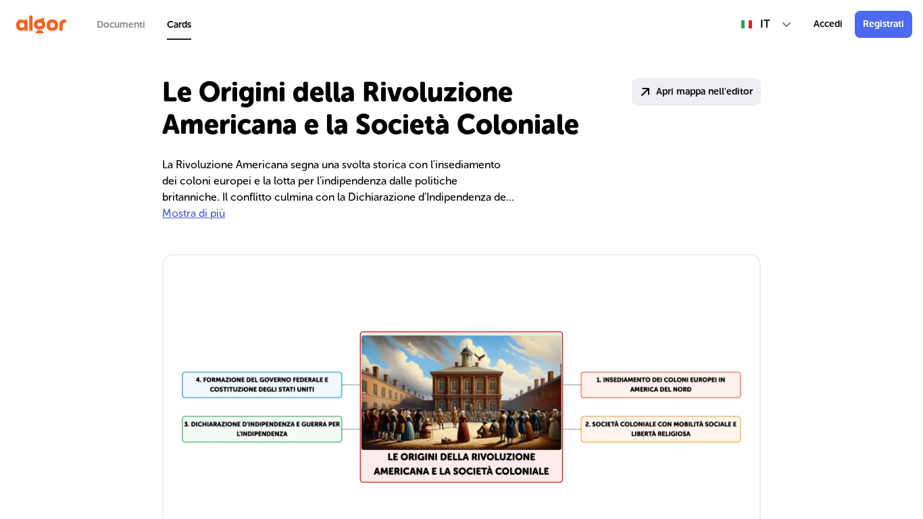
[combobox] (766, 24)
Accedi (828, 24)
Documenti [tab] (121, 24)
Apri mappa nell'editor (704, 91)
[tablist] (144, 24)
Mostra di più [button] (193, 213)
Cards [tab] (179, 24)
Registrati (883, 24)
